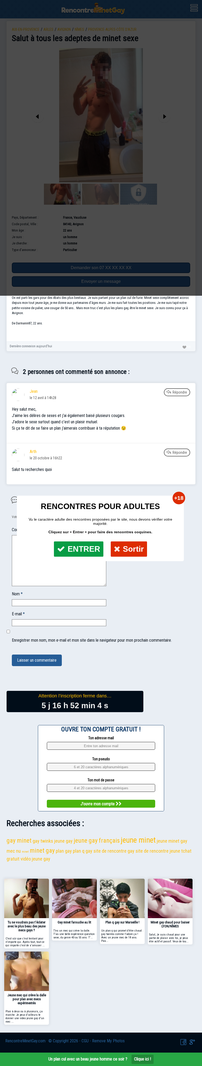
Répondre (180, 392)
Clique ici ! (142, 1059)
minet (25, 851)
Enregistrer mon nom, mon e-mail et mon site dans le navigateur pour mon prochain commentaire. (92, 640)
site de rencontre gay (113, 851)
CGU (85, 1040)
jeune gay (63, 841)
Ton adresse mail (101, 738)
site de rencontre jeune (157, 851)
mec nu (14, 851)
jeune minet (138, 840)
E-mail (18, 613)
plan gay (64, 851)
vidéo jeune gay (35, 859)
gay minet (19, 840)
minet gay (42, 850)
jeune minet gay (172, 841)
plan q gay (82, 851)
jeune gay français (97, 840)
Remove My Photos (108, 1040)
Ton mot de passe (101, 780)
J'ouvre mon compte (98, 803)
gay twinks (43, 841)
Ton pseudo (101, 759)
